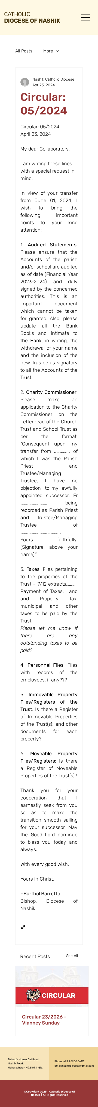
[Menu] (85, 17)
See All (72, 956)
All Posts (23, 51)
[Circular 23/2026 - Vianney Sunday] (52, 986)
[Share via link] (23, 926)
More (48, 51)
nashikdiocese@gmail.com (78, 1065)
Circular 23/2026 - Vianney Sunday (44, 1020)
